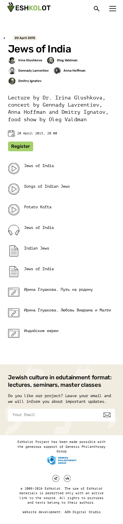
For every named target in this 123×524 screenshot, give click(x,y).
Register (20, 146)
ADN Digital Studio (83, 512)
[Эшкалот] (28, 8)
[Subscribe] (107, 414)
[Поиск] (96, 8)
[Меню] (112, 8)
